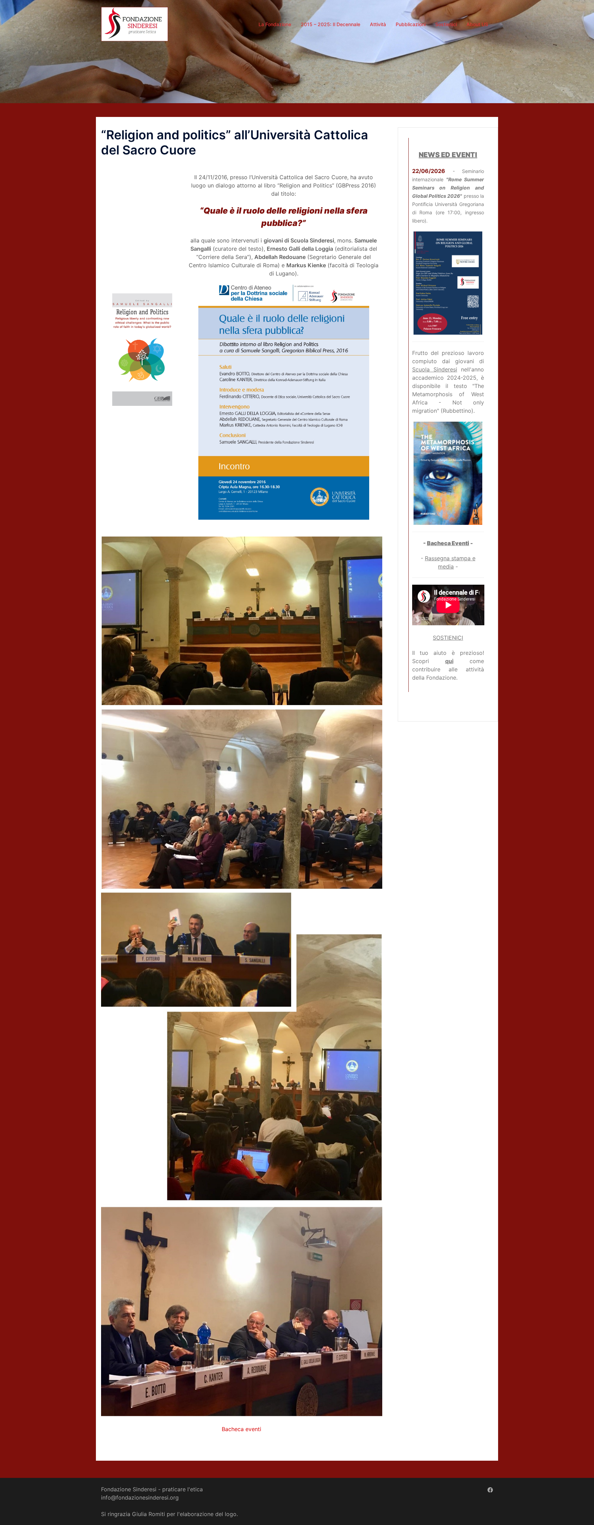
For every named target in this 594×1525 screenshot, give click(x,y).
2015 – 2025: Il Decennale (330, 24)
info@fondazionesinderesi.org (140, 1497)
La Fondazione (274, 24)
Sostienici (446, 24)
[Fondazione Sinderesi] (134, 23)
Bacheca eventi (241, 1429)
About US (477, 24)
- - (448, 543)
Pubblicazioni (411, 24)
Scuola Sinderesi (434, 369)
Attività (378, 24)
